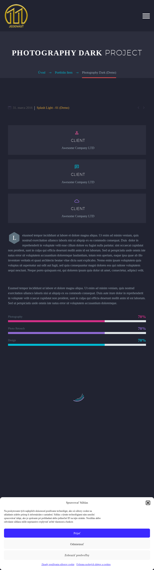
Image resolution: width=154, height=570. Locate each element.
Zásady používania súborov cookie (58, 564)
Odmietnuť (77, 544)
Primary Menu (146, 16)
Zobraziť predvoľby (77, 555)
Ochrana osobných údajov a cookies (93, 564)
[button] (148, 503)
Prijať (77, 533)
